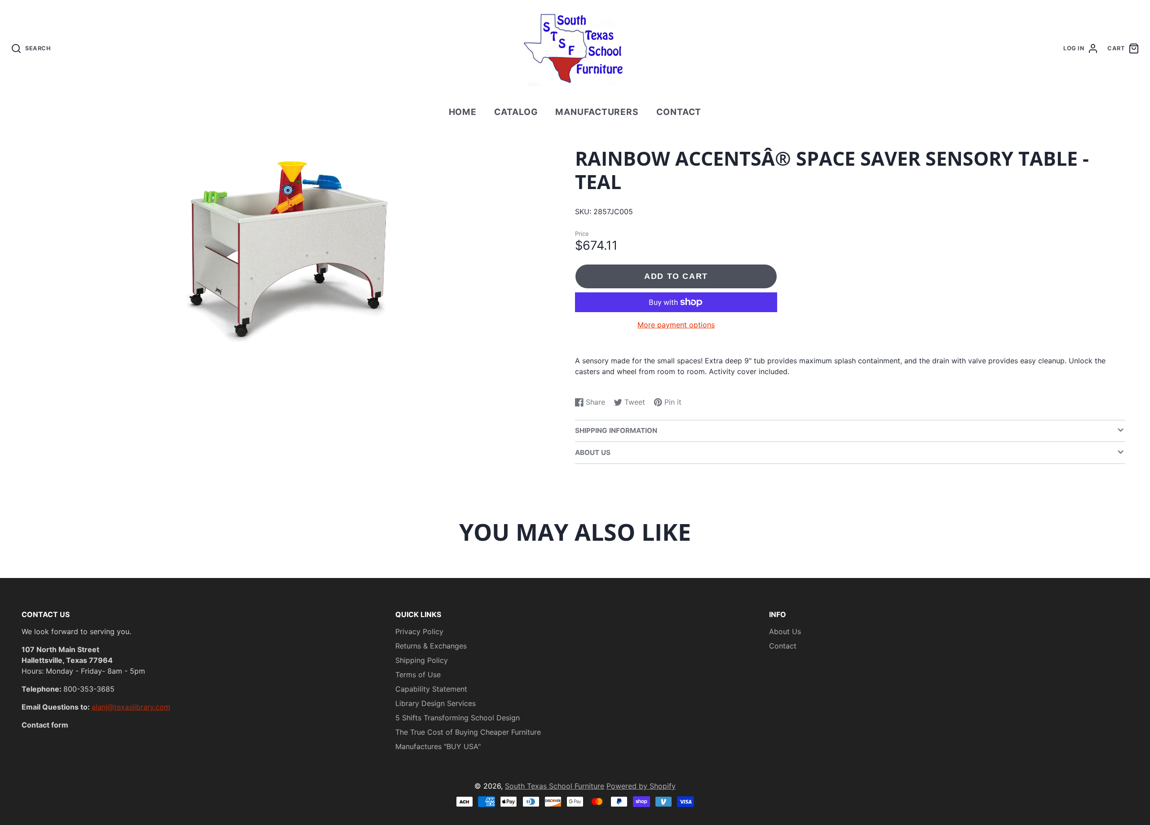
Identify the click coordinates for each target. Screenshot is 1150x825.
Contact (679, 111)
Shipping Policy (421, 660)
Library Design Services (435, 703)
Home (463, 111)
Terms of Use (418, 674)
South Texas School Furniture (554, 785)
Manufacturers (597, 111)
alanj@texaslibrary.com (131, 706)
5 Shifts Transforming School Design (457, 717)
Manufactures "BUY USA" (438, 746)
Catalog (516, 111)
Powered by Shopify (641, 785)
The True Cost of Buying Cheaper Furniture (468, 732)
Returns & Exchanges (431, 645)
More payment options (676, 324)
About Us (785, 631)
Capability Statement (431, 688)
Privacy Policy (419, 631)
